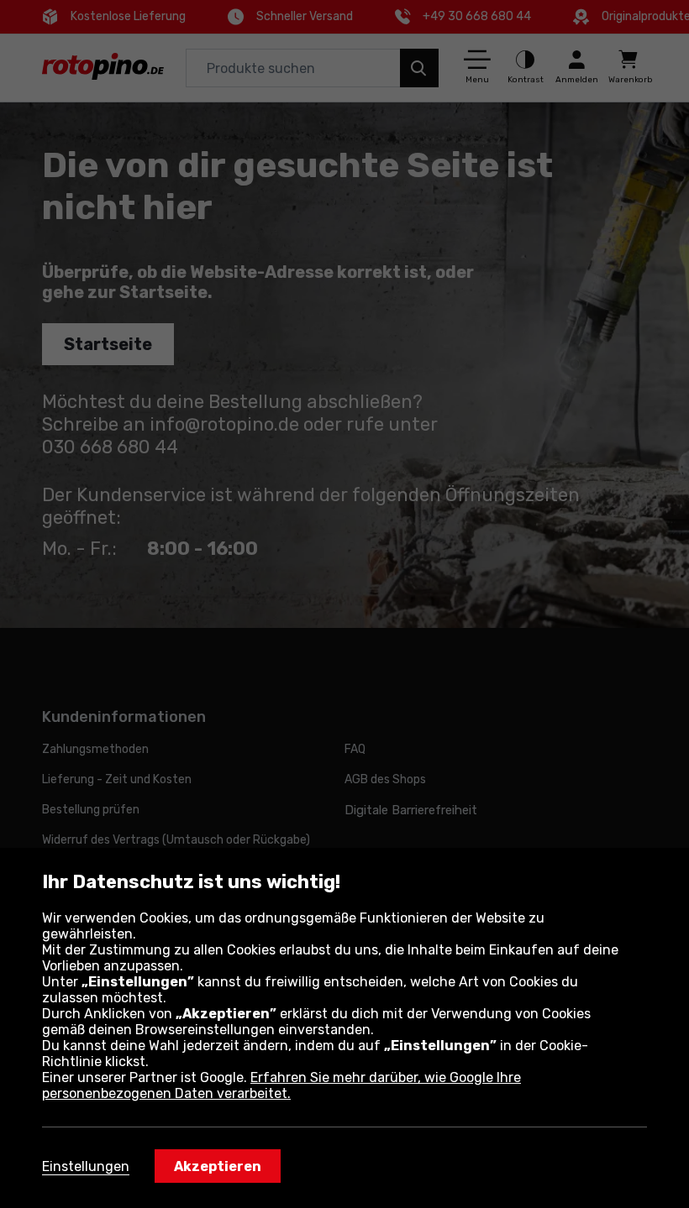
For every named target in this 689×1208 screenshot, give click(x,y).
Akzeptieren (217, 1166)
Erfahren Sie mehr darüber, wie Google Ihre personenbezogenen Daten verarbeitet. (281, 1085)
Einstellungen (85, 1166)
